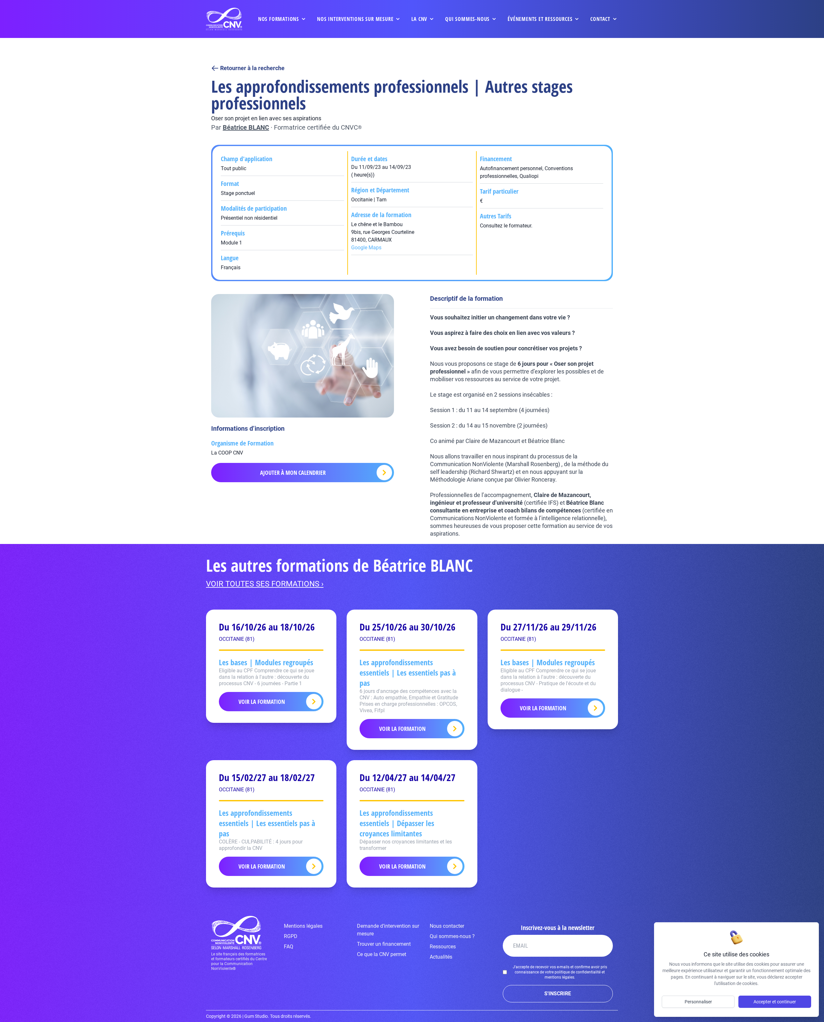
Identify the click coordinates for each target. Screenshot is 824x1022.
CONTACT (600, 19)
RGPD (290, 936)
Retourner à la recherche (252, 68)
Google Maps (366, 247)
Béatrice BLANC (246, 127)
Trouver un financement (384, 944)
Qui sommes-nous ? (452, 936)
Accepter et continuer (775, 1001)
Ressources (443, 947)
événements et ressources (540, 19)
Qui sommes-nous (467, 19)
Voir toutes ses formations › (264, 583)
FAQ (288, 947)
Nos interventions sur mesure (355, 19)
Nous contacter (447, 926)
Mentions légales (303, 926)
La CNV (419, 19)
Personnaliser (698, 1001)
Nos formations (278, 19)
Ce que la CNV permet (381, 954)
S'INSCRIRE (557, 993)
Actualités (441, 957)
